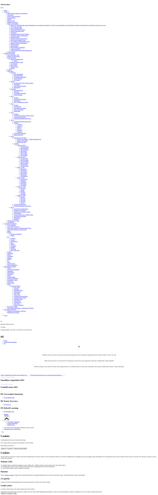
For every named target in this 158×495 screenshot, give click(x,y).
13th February (24, 176)
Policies (9, 19)
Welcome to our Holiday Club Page (16, 311)
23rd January (23, 172)
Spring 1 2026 (21, 167)
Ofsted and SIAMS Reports (18, 29)
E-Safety (9, 69)
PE (8, 260)
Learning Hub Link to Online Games (23, 83)
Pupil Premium (14, 46)
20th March (23, 183)
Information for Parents (10, 266)
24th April (23, 188)
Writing (12, 235)
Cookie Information (12, 423)
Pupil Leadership (11, 58)
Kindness (13, 238)
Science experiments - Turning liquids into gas (29, 139)
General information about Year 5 (22, 206)
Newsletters (17, 80)
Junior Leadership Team (17, 59)
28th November (24, 163)
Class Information (18, 74)
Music (8, 262)
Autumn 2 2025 (21, 157)
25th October (23, 155)
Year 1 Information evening (21, 102)
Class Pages (10, 71)
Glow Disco (17, 295)
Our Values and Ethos (16, 26)
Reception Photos (18, 90)
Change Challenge (18, 305)
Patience (13, 244)
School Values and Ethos (13, 16)
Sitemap (6, 414)
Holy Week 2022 (15, 250)
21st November (24, 161)
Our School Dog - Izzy (13, 55)
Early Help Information (13, 269)
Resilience (13, 249)
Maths (8, 231)
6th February (23, 175)
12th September (24, 146)
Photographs (17, 87)
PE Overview (7, 404)
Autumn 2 (19, 126)
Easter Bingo (17, 292)
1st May (22, 189)
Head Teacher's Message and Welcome (17, 13)
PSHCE (9, 259)
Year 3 (12, 112)
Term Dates (10, 281)
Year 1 (12, 96)
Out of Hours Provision (10, 309)
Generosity (13, 246)
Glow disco (17, 287)
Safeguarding (10, 272)
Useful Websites (18, 78)
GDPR (9, 268)
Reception (13, 89)
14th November (24, 160)
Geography (10, 256)
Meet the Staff (11, 21)
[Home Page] (1, 321)
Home (5, 10)
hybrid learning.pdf (9, 411)
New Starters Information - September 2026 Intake (20, 308)
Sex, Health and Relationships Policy (20, 41)
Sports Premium (15, 44)
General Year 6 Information (21, 209)
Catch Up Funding (15, 49)
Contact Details (11, 18)
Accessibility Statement (13, 422)
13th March (23, 182)
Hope (12, 243)
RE (8, 237)
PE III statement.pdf (9, 397)
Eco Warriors (14, 63)
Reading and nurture (22, 140)
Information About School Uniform (20, 34)
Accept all (9, 448)
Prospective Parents (12, 306)
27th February (24, 179)
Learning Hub (17, 106)
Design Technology (12, 265)
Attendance (10, 271)
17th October (23, 154)
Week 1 (16, 61)
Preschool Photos (18, 75)
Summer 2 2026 (21, 195)
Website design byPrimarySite (12, 429)
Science (9, 252)
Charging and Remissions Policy (19, 38)
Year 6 (12, 207)
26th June (22, 201)
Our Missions (10, 222)
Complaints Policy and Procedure (19, 35)
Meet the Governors (12, 22)
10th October (23, 152)
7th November (24, 158)
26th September (24, 149)
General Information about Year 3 (22, 118)
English (9, 232)
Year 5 (12, 136)
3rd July (22, 203)
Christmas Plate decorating (21, 296)
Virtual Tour (10, 15)
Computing (10, 253)
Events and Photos (15, 286)
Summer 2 (19, 132)
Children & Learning (9, 53)
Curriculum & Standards (10, 223)
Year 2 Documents (18, 109)
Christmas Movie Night (20, 297)
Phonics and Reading (16, 234)
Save (15, 493)
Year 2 (12, 103)
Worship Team (14, 66)
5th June (22, 197)
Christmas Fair (17, 302)
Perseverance (14, 241)
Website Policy (11, 425)
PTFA (8, 284)
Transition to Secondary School (22, 212)
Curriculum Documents (20, 77)
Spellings (16, 98)
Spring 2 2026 (21, 178)
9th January (23, 169)
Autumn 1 (19, 124)
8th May (22, 191)
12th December (24, 166)
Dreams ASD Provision (13, 56)
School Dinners (11, 277)
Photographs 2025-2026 (20, 138)
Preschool (13, 72)
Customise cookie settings (20, 448)
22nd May (23, 194)
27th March (23, 185)
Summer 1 (19, 130)
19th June (22, 200)
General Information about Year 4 (22, 121)
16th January (23, 170)
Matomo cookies (9, 475)
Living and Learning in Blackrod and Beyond (19, 228)
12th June (22, 198)
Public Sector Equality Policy (18, 40)
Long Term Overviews (13, 226)
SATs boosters (17, 213)
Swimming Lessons (12, 280)
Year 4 (12, 120)
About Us (6, 12)
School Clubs (10, 283)
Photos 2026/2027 (18, 135)
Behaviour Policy (15, 37)
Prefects (13, 68)
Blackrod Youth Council (17, 62)
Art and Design (11, 263)
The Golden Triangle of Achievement (17, 229)
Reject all (3, 448)
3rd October (23, 151)
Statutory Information (12, 24)
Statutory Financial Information (19, 43)
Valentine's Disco (18, 290)
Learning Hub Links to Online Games (24, 115)
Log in (5, 315)
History (9, 255)
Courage (13, 240)
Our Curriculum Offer (16, 28)
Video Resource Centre (13, 220)
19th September (24, 148)
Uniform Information (12, 278)
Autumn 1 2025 (21, 145)
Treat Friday (17, 293)
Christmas (16, 289)
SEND (9, 275)
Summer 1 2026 (21, 186)
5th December (24, 164)
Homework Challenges (20, 210)
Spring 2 (19, 129)
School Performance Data (17, 31)
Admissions (14, 32)
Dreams (13, 81)
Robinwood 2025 (21, 142)
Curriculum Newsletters (20, 108)
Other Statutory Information (18, 47)
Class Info (16, 92)
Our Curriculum (11, 225)
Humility (13, 247)
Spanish (9, 257)
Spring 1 (19, 127)
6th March (23, 180)
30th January (23, 173)
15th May (22, 192)
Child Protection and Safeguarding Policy (21, 50)
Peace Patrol (14, 65)
